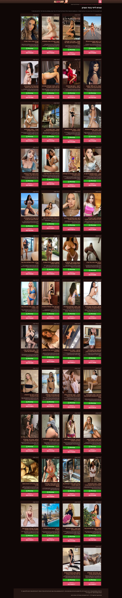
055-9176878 (92, 229)
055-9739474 (29, 141)
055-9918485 (29, 97)
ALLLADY (59, 1)
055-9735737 (71, 97)
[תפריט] (100, 1)
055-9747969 (50, 141)
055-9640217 (29, 185)
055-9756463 (92, 53)
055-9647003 (92, 97)
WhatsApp (93, 48)
